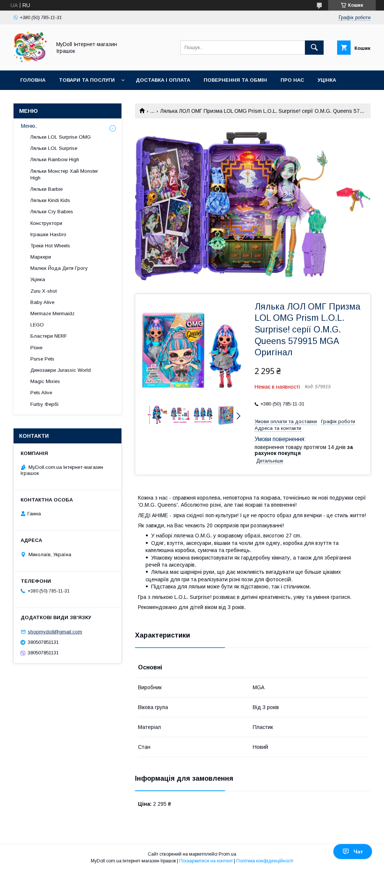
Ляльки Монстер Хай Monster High (64, 174)
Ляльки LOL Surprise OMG (60, 137)
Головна (32, 80)
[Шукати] (314, 47)
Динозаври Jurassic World (60, 370)
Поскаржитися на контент (206, 861)
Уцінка (327, 80)
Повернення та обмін (235, 80)
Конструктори (46, 223)
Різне (36, 347)
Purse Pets (42, 359)
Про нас (292, 80)
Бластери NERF (48, 336)
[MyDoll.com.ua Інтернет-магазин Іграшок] (30, 61)
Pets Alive (41, 392)
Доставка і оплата (163, 80)
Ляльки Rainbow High (54, 159)
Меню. (29, 126)
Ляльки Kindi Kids (50, 200)
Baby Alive (42, 302)
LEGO (37, 325)
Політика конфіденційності (264, 861)
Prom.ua (227, 854)
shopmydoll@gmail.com (55, 632)
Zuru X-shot (43, 291)
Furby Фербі (44, 404)
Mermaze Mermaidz (52, 313)
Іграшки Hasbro (48, 234)
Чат (358, 852)
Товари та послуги (87, 80)
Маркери (40, 257)
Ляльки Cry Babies (51, 211)
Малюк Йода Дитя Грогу (59, 268)
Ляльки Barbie (46, 189)
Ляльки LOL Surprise (53, 148)
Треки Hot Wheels (50, 245)
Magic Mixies (45, 381)
